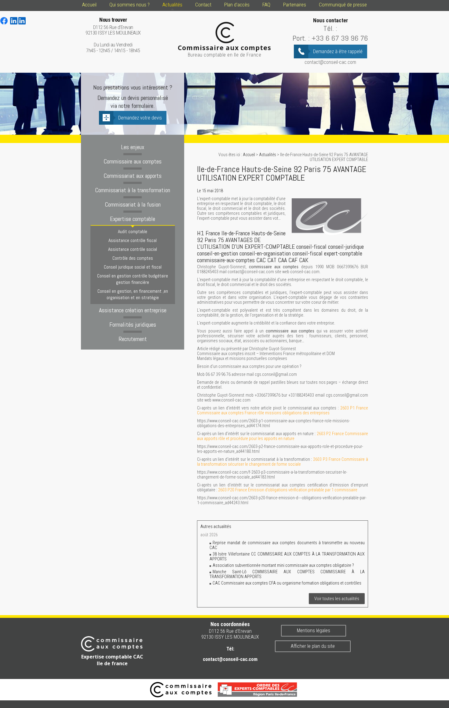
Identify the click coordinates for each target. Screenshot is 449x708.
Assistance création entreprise (132, 310)
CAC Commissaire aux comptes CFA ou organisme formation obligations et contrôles (287, 583)
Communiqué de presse (343, 5)
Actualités (172, 5)
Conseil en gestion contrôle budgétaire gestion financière (132, 279)
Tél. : (330, 28)
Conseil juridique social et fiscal (133, 267)
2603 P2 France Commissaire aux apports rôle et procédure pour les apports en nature (282, 436)
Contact (203, 5)
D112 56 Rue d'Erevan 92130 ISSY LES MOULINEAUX (113, 26)
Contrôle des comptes (132, 258)
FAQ (266, 5)
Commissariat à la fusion (133, 204)
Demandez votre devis (140, 118)
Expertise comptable (132, 219)
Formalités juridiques (132, 324)
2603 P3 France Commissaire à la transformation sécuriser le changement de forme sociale (282, 462)
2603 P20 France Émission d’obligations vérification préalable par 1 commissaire (287, 489)
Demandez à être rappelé (338, 51)
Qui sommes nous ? (129, 5)
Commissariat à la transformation (132, 190)
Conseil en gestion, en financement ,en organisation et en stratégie (132, 294)
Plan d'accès (237, 5)
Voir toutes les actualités (336, 598)
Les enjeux (132, 147)
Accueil (89, 5)
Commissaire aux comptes (133, 161)
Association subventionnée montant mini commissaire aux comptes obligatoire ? (283, 565)
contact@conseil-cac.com (330, 62)
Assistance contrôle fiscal (132, 240)
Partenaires (294, 5)
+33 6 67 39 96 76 (340, 38)
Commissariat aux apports (133, 176)
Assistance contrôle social (132, 249)
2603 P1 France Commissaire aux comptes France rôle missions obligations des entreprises (282, 410)
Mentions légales (313, 630)
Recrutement (133, 339)
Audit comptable (132, 231)
